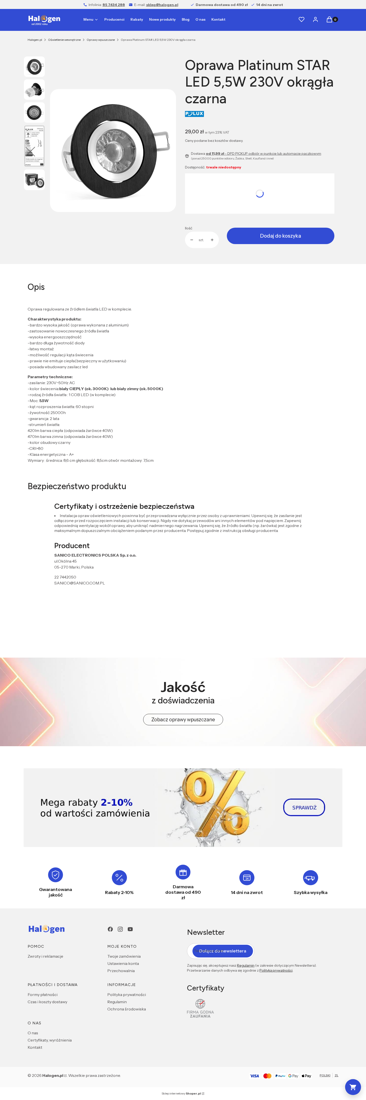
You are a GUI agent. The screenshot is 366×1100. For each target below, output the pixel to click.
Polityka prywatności (126, 994)
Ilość (188, 228)
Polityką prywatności (276, 970)
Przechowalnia (121, 970)
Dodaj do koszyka (280, 236)
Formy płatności (43, 994)
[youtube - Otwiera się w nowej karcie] (130, 929)
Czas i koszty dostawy (47, 1001)
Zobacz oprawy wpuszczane (183, 720)
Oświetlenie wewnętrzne (64, 40)
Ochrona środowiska (126, 1008)
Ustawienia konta (123, 963)
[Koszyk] (353, 1087)
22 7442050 (65, 577)
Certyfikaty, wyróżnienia (50, 1040)
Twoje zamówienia (124, 956)
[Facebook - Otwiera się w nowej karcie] (110, 929)
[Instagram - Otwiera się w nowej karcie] (120, 929)
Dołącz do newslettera (222, 951)
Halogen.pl (35, 40)
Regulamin (117, 1001)
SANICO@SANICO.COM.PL (79, 582)
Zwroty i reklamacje (45, 956)
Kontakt (35, 1047)
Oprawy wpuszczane (101, 40)
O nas (33, 1032)
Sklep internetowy (181, 1093)
